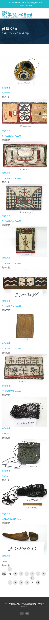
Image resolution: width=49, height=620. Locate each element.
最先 (4, 574)
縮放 (4, 88)
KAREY (6, 433)
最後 (38, 582)
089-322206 (16, 3)
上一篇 (10, 569)
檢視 (8, 88)
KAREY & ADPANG (12, 519)
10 (27, 582)
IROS (4, 561)
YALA (5, 476)
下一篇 (32, 578)
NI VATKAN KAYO (11, 136)
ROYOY (6, 93)
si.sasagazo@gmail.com (33, 3)
